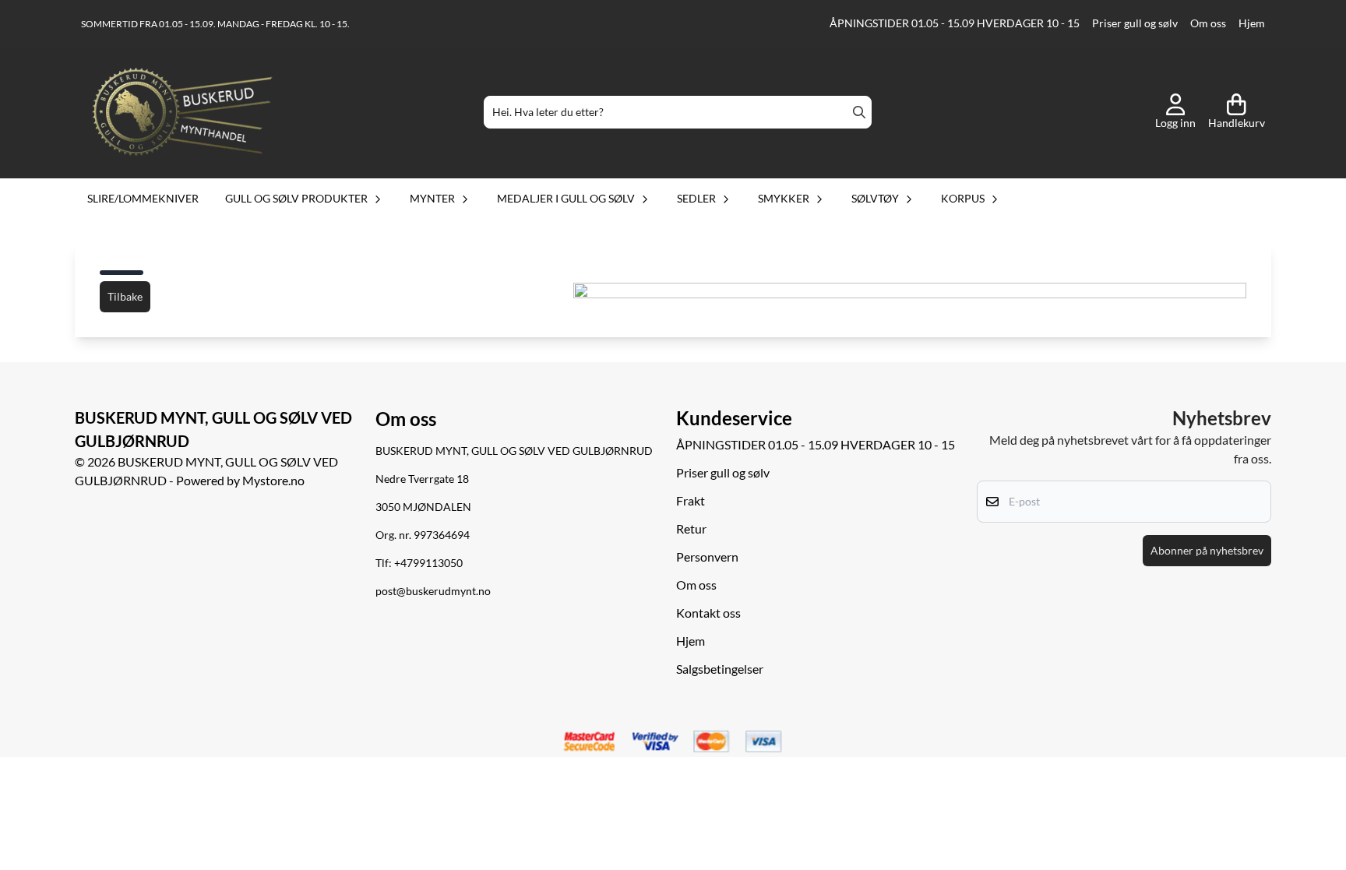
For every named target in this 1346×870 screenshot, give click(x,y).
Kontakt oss (708, 612)
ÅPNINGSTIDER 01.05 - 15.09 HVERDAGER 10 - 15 (955, 23)
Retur (691, 528)
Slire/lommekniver (143, 198)
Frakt (690, 500)
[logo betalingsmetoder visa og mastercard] (673, 742)
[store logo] (182, 112)
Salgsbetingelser (719, 668)
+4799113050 (428, 563)
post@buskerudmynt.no (433, 591)
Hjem (1252, 23)
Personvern (707, 556)
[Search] (859, 112)
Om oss (1208, 23)
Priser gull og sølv (1135, 23)
